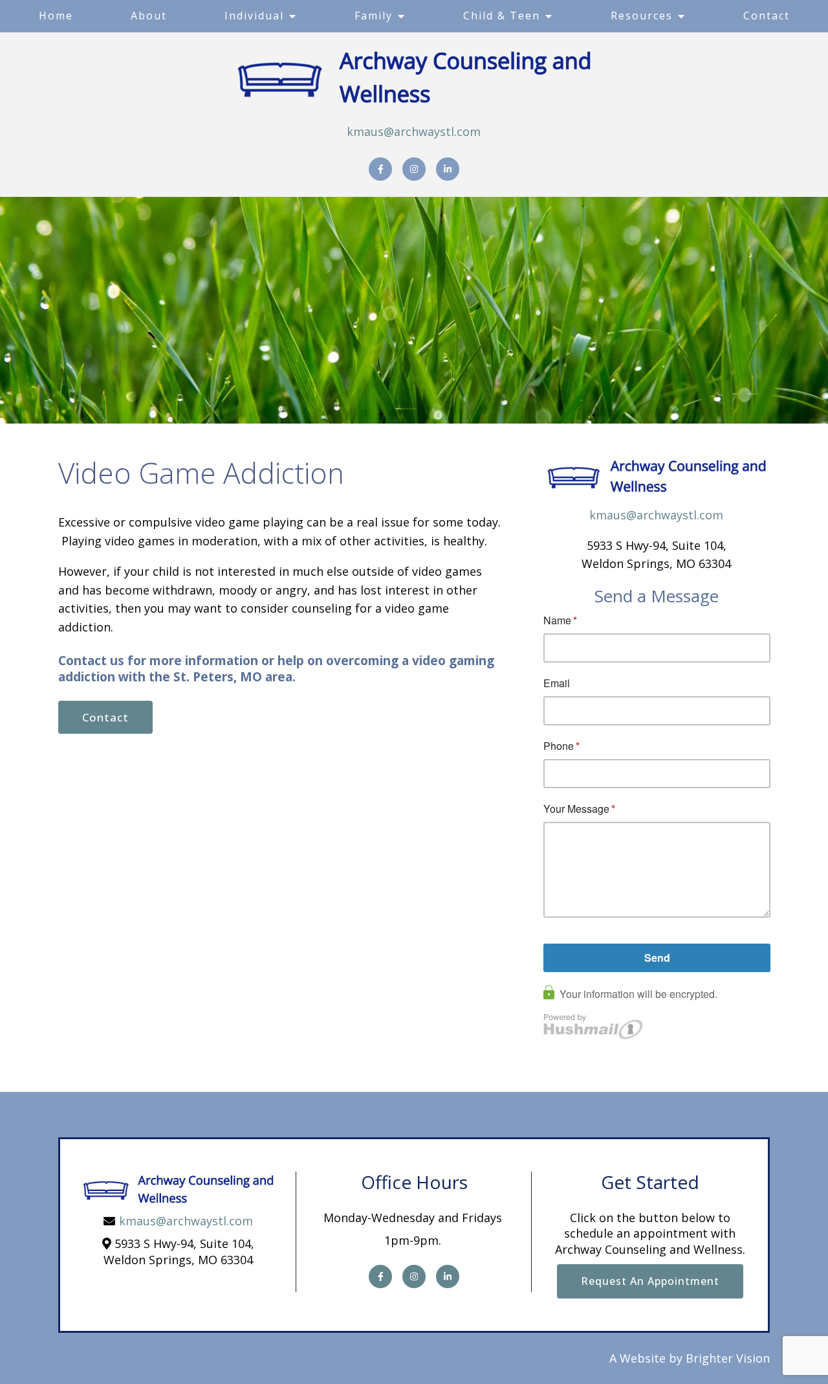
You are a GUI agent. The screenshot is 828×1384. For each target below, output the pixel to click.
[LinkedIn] (447, 169)
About (149, 15)
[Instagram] (414, 169)
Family (373, 15)
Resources (642, 15)
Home (56, 15)
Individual (254, 15)
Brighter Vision (728, 1358)
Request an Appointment (650, 1281)
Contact (766, 15)
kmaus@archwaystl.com (414, 131)
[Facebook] (380, 169)
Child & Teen (501, 15)
